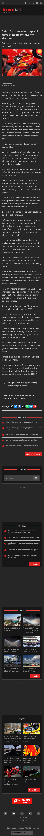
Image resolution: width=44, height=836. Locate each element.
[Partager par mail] (35, 406)
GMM (10, 83)
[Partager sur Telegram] (31, 406)
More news (34, 564)
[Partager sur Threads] (23, 406)
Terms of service (22, 817)
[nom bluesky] (29, 3)
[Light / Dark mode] (3, 3)
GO (36, 478)
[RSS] (41, 3)
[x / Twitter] (33, 3)
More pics (34, 676)
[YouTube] (37, 3)
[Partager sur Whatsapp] (27, 406)
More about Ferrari (33, 454)
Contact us (23, 821)
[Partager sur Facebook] (19, 406)
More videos (33, 790)
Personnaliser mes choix (22, 833)
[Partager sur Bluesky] (15, 406)
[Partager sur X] (11, 406)
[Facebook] (25, 3)
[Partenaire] (22, 801)
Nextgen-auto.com (17, 828)
